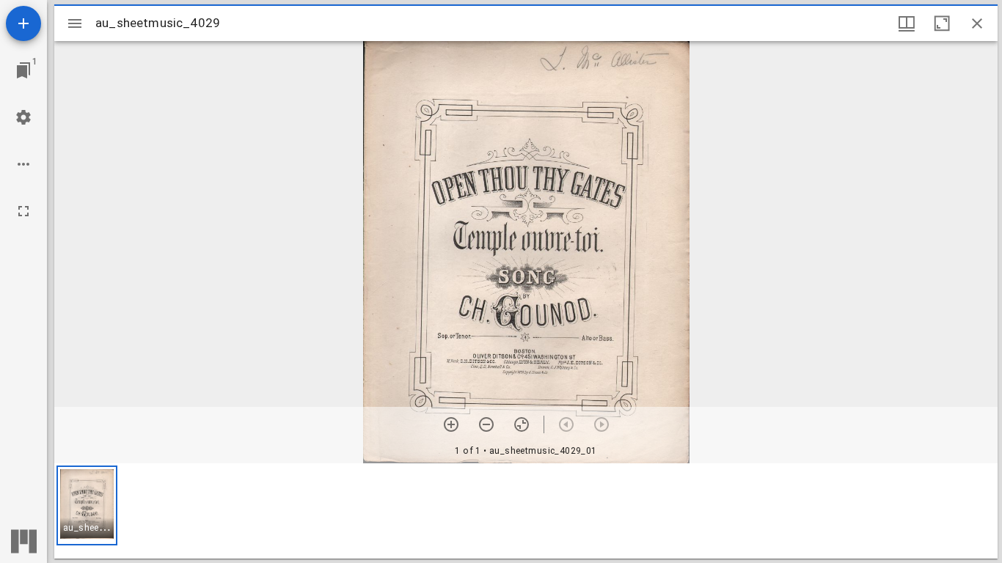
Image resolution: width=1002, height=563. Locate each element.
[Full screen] (23, 211)
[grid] (526, 511)
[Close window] (977, 23)
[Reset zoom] (521, 424)
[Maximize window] (941, 23)
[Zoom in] (451, 424)
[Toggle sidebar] (74, 23)
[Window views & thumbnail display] (906, 23)
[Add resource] (23, 23)
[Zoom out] (486, 424)
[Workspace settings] (23, 117)
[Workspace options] (23, 164)
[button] (87, 505)
